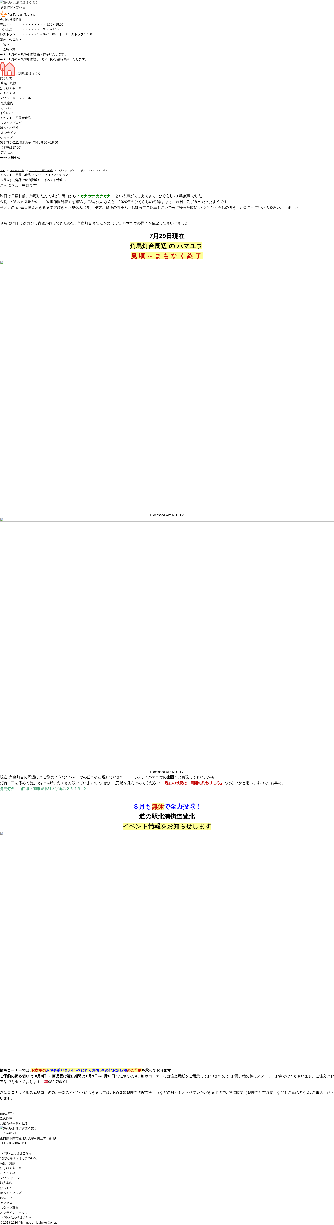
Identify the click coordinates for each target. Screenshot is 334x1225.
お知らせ (6, 113)
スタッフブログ (11, 122)
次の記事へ (7, 1118)
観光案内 (6, 103)
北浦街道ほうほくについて (18, 1158)
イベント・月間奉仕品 (15, 117)
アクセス (6, 152)
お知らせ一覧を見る (14, 1123)
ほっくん (6, 108)
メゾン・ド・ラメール (15, 98)
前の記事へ (7, 1113)
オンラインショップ (14, 1212)
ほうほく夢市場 (11, 88)
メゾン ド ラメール (13, 1178)
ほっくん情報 (9, 127)
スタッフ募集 (9, 1207)
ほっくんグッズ (11, 1192)
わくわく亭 (7, 93)
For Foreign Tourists (21, 14)
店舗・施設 (8, 83)
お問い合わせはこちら (16, 1153)
